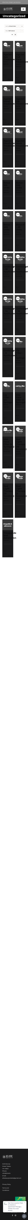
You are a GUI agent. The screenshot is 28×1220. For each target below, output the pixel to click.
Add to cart (6, 76)
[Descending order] (22, 26)
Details (10, 79)
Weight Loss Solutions (14, 2)
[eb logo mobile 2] (8, 8)
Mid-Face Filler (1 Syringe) (21, 399)
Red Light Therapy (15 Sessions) (9, 491)
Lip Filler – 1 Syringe (20, 354)
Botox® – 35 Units (20, 227)
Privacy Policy (6, 1184)
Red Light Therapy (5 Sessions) (21, 491)
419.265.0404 (6, 1173)
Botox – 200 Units (20, 185)
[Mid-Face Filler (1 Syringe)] (20, 386)
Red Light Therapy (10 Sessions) (21, 444)
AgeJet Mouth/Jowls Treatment (11, 143)
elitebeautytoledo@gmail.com (11, 1178)
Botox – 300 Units (8, 227)
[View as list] (15, 34)
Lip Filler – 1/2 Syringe (8, 399)
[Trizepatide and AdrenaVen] (7, 524)
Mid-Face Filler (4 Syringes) (9, 443)
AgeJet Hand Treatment (10, 101)
